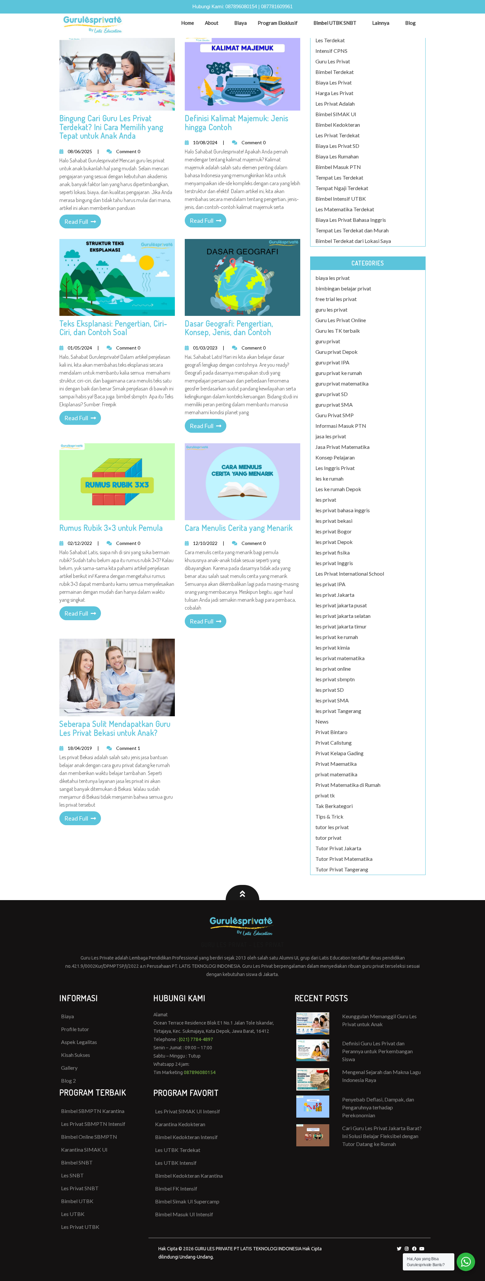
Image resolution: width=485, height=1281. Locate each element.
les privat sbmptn (335, 679)
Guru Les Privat (332, 61)
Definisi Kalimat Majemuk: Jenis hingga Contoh (236, 122)
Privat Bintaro (331, 732)
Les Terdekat (330, 40)
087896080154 (241, 6)
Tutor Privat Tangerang (341, 869)
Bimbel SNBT (77, 1162)
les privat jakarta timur (341, 626)
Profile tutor (75, 1029)
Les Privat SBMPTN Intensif (93, 1124)
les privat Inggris (334, 563)
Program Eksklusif (278, 23)
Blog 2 (68, 1080)
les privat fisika (332, 552)
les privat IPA (330, 584)
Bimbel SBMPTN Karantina (92, 1111)
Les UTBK (72, 1214)
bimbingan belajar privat (343, 288)
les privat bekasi (333, 521)
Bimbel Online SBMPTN (89, 1136)
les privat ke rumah (336, 637)
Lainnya (380, 23)
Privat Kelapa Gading (339, 753)
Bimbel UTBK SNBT (334, 23)
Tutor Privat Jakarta (338, 848)
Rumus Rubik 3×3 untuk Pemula (111, 528)
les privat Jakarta (334, 594)
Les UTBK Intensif (176, 1163)
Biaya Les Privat (333, 82)
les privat (325, 499)
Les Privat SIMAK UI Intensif (187, 1111)
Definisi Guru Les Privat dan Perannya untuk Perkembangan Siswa (377, 1051)
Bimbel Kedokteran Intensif (186, 1137)
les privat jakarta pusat (341, 605)
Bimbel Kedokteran (337, 124)
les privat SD (329, 690)
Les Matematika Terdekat (344, 209)
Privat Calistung (333, 742)
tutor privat (328, 837)
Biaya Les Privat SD (337, 146)
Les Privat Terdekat (337, 135)
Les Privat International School (349, 573)
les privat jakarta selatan (343, 616)
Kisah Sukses (75, 1055)
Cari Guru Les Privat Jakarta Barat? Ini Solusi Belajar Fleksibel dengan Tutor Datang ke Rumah (382, 1136)
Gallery (69, 1067)
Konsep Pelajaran (335, 457)
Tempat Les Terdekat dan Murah (352, 230)
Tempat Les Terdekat (339, 177)
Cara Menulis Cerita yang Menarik (239, 528)
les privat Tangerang (338, 711)
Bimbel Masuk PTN (338, 167)
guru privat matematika (342, 383)
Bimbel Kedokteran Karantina (189, 1175)
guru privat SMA (334, 404)
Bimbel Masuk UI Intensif (184, 1214)
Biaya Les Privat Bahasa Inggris (350, 220)
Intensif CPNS (331, 51)
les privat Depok (334, 542)
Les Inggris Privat (335, 468)
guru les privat (331, 309)
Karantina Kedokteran (180, 1124)
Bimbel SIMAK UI (335, 114)
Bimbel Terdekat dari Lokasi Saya (353, 241)
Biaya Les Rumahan (337, 156)
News (322, 721)
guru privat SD (331, 394)
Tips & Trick (329, 816)
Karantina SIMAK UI (84, 1149)
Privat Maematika (336, 763)
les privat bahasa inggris (342, 510)
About (211, 23)
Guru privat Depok (336, 352)
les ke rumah (329, 478)
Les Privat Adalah (335, 103)
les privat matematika (340, 658)
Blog (410, 23)
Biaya (240, 23)
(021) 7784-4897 (196, 1039)
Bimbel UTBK (77, 1201)
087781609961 (277, 6)
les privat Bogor (333, 531)
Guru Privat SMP (334, 415)
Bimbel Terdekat (334, 72)
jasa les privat (330, 436)
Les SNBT (72, 1175)
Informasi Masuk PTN (340, 425)
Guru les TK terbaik (337, 330)
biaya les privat (332, 278)
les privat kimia (332, 647)
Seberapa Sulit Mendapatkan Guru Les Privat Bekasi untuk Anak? (115, 728)
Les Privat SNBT (80, 1188)
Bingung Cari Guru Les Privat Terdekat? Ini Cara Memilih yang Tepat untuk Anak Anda (111, 127)
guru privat (327, 341)
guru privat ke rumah (338, 373)
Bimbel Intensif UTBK (340, 198)
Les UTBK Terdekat (177, 1150)
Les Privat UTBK (80, 1227)
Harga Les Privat (334, 93)
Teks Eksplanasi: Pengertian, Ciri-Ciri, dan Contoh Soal (113, 327)
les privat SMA (332, 700)
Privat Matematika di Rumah (347, 785)
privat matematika (336, 774)
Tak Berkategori (334, 806)
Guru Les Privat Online (340, 320)
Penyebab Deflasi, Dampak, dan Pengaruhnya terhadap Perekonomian (378, 1107)
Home (187, 23)
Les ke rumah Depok (338, 489)
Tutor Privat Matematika (343, 859)
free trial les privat (336, 299)
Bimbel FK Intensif (176, 1188)
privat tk (325, 795)
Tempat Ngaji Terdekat (341, 188)
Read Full (76, 221)
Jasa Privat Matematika (342, 447)
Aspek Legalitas (79, 1042)
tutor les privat (332, 827)
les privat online (333, 668)
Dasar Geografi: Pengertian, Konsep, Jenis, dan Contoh (229, 327)
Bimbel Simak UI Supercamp (187, 1201)
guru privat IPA (332, 362)
